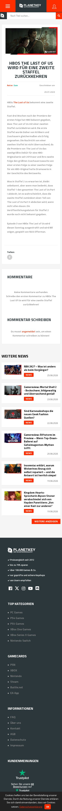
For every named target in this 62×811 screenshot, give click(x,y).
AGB (13, 734)
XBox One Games (20, 629)
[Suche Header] (59, 15)
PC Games (16, 612)
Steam (14, 681)
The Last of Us (21, 102)
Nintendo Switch (20, 640)
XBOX (13, 670)
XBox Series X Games (23, 635)
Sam (16, 85)
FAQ (13, 717)
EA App (14, 693)
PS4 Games (17, 618)
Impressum (17, 745)
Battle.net (16, 687)
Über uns (15, 722)
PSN (12, 664)
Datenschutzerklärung (30, 806)
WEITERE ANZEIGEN (46, 521)
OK (47, 806)
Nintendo (16, 676)
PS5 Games (17, 623)
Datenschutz (18, 739)
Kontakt (15, 728)
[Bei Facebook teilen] (9, 257)
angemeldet (28, 331)
